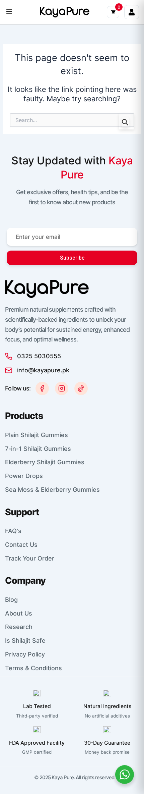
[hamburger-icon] (9, 12)
